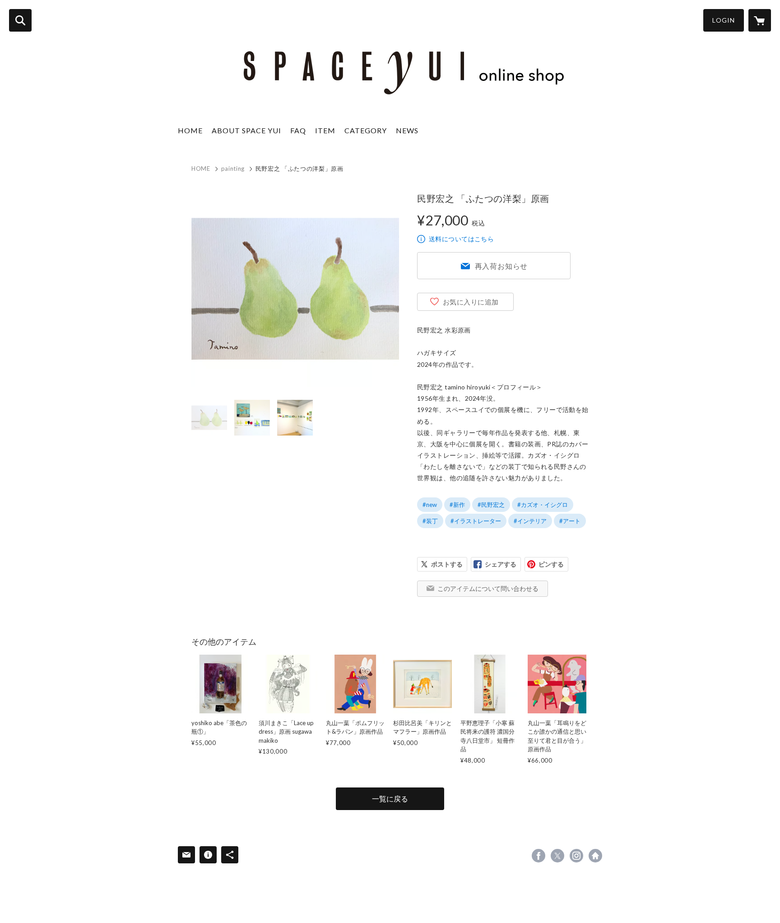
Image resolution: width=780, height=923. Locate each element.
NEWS (407, 130)
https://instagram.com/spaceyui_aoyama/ (576, 855)
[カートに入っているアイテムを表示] (759, 20)
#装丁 (430, 521)
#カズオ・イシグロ (542, 504)
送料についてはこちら (461, 239)
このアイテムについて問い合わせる (488, 588)
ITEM (325, 130)
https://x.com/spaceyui (557, 855)
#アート (569, 521)
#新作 (457, 504)
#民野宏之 (491, 504)
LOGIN (723, 20)
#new (429, 504)
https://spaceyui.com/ (595, 855)
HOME (190, 130)
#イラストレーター (475, 521)
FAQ (298, 130)
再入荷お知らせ (501, 266)
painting (233, 168)
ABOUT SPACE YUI (246, 130)
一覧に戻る (390, 798)
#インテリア (530, 521)
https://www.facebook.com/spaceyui (538, 855)
